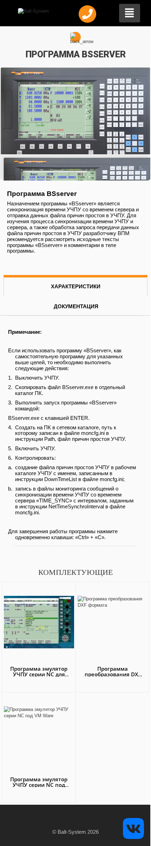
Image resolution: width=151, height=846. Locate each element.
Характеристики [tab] (75, 286)
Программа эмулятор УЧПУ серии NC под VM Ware (38, 785)
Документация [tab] (76, 306)
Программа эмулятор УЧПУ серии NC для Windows (38, 674)
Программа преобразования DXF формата (113, 674)
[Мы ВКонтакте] (133, 828)
